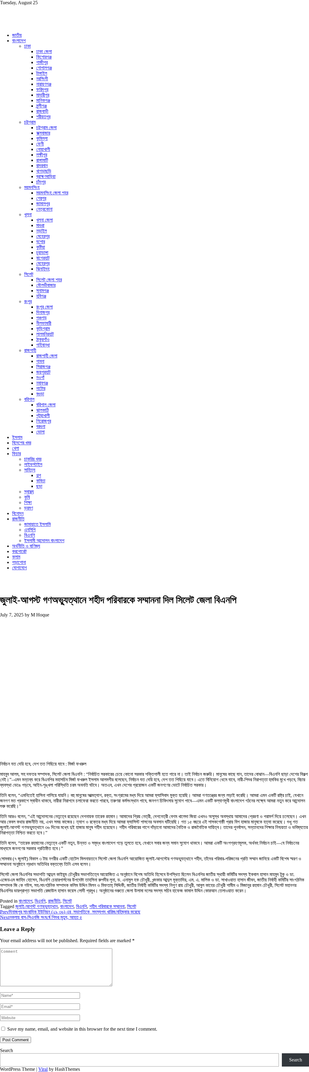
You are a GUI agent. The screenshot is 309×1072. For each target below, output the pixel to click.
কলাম (16, 556)
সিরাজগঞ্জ (43, 366)
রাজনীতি (18, 518)
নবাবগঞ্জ (42, 383)
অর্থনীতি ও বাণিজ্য (26, 546)
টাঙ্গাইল (41, 73)
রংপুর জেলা (44, 306)
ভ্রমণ (28, 507)
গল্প (38, 475)
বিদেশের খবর (21, 442)
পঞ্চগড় (41, 317)
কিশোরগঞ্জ (44, 56)
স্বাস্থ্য (29, 491)
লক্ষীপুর (41, 154)
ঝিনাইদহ (42, 268)
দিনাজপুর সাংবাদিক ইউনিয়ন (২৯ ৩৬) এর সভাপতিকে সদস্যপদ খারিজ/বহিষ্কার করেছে (70, 911)
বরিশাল (29, 399)
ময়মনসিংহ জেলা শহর (52, 192)
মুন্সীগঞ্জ (41, 105)
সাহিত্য (29, 469)
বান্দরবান (42, 165)
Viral (43, 1069)
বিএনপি (29, 535)
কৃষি (27, 497)
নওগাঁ (40, 377)
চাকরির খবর (32, 459)
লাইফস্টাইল (33, 464)
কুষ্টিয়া (40, 247)
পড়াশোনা (19, 562)
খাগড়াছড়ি (43, 171)
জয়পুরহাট (43, 372)
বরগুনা (40, 426)
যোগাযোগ (19, 567)
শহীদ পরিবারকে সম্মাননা (107, 906)
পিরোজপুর (43, 421)
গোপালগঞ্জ (44, 67)
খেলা (15, 448)
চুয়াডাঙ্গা (42, 252)
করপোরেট (19, 551)
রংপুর (28, 301)
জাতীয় (17, 35)
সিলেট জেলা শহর (49, 279)
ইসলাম (17, 437)
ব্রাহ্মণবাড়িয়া (46, 176)
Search (6, 1050)
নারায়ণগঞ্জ (43, 84)
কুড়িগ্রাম (43, 328)
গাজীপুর (42, 62)
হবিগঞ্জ (41, 296)
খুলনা (28, 214)
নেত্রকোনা (44, 209)
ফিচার (16, 453)
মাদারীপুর (42, 95)
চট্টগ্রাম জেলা (46, 127)
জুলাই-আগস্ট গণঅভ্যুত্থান (36, 906)
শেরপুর (41, 198)
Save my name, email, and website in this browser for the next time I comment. (82, 1029)
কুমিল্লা (42, 138)
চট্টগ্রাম (30, 122)
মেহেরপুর (42, 236)
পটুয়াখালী (43, 415)
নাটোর (40, 388)
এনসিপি (30, 529)
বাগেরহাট (42, 258)
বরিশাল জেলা (46, 404)
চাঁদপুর (41, 181)
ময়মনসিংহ (32, 187)
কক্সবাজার (43, 133)
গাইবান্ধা (43, 344)
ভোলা (40, 431)
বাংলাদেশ (19, 40)
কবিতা (40, 480)
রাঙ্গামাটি (42, 160)
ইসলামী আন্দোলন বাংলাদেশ (44, 540)
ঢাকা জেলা (44, 51)
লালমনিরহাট (45, 334)
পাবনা (40, 361)
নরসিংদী (42, 78)
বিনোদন (18, 513)
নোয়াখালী (43, 149)
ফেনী (40, 143)
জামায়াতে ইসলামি (37, 524)
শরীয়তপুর (43, 116)
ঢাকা (27, 46)
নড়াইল (41, 230)
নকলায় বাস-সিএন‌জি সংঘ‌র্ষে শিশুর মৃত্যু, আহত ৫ (41, 917)
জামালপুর (43, 203)
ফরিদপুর (42, 89)
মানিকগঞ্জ (43, 100)
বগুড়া (40, 393)
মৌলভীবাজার (46, 285)
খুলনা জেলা (44, 219)
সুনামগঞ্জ (42, 290)
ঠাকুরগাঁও (42, 339)
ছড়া (39, 486)
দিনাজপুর (42, 312)
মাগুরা (40, 225)
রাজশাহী (30, 350)
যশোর (40, 241)
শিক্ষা (28, 502)
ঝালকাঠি (42, 410)
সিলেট (28, 274)
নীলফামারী (43, 323)
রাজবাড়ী (42, 111)
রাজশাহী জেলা (46, 355)
